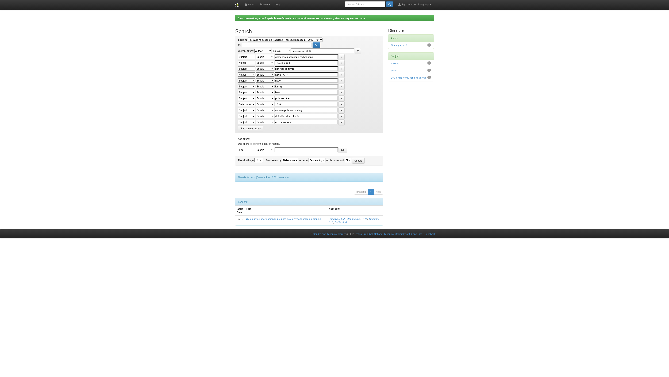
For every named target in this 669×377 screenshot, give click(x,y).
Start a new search (250, 128)
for (239, 45)
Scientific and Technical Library (329, 234)
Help (277, 4)
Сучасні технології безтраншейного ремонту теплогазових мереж (283, 218)
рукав (394, 70)
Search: (242, 39)
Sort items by (274, 160)
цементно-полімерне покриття (408, 77)
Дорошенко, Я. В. (357, 218)
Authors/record (335, 160)
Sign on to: (407, 4)
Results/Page (246, 160)
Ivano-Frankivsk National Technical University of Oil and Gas (389, 234)
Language (423, 4)
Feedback (430, 234)
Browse (264, 4)
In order (303, 160)
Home (250, 4)
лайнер (395, 63)
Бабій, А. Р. (341, 222)
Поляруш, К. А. (337, 218)
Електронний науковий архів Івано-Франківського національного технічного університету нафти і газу (301, 18)
